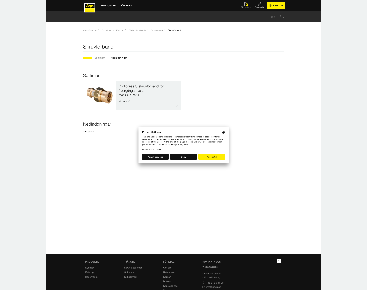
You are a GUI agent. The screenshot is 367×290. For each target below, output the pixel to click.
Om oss (167, 267)
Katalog (120, 30)
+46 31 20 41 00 (215, 282)
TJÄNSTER (130, 261)
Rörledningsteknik (137, 30)
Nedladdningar (119, 57)
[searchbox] (181, 16)
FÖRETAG (168, 261)
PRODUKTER (93, 261)
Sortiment (100, 57)
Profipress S (157, 30)
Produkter (106, 30)
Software (129, 272)
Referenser (169, 272)
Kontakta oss (170, 285)
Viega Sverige (89, 30)
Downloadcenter (133, 267)
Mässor (167, 281)
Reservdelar (91, 276)
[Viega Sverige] (89, 5)
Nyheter (89, 267)
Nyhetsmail (130, 276)
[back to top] (279, 261)
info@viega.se (213, 286)
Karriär (167, 276)
